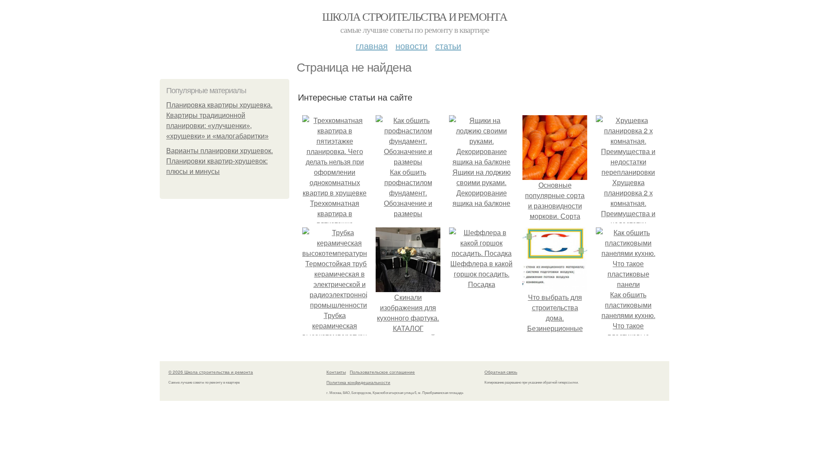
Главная (372, 45)
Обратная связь (500, 372)
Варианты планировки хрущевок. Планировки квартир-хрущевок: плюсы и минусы (219, 161)
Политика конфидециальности (358, 382)
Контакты (336, 372)
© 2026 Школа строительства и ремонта (210, 372)
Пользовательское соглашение (382, 372)
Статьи (448, 45)
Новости (411, 45)
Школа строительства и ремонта (414, 16)
